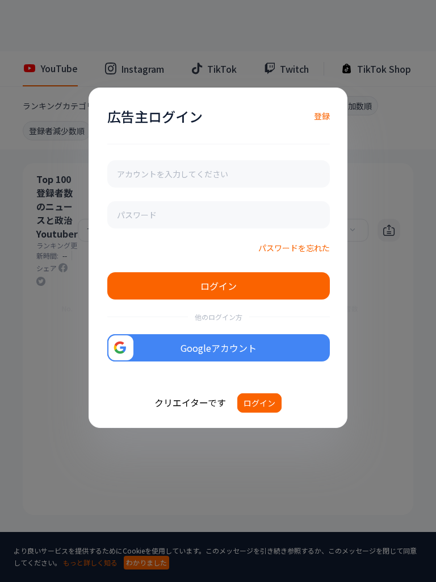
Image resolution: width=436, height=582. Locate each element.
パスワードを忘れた (294, 247)
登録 (322, 116)
